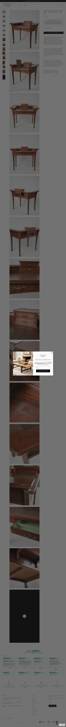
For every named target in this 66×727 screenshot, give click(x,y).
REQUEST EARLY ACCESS (43, 370)
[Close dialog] (52, 353)
